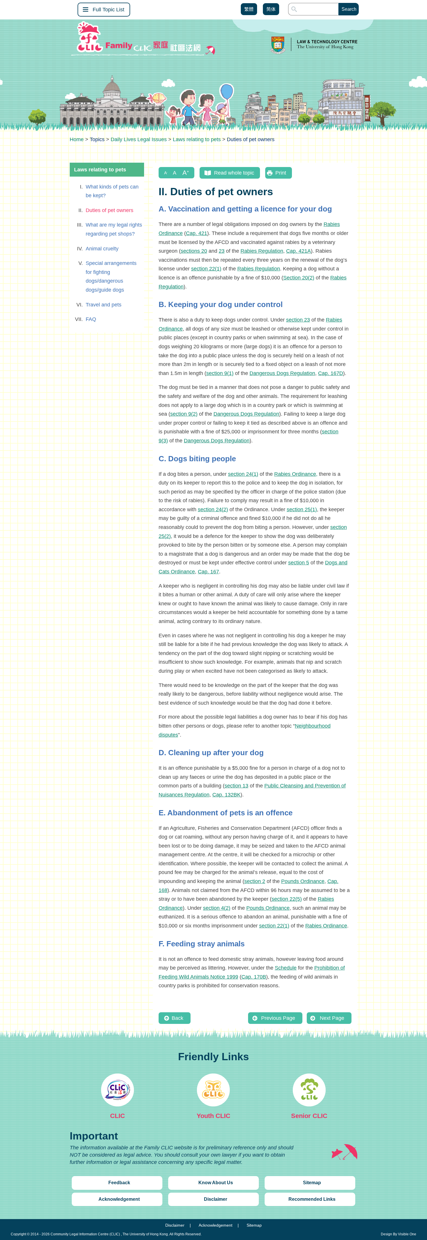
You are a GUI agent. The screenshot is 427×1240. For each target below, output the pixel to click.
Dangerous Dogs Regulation (282, 373)
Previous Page (278, 1018)
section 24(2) (213, 509)
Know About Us (215, 1182)
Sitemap (312, 1182)
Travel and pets (103, 305)
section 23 (298, 320)
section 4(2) (216, 908)
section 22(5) (287, 899)
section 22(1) (206, 269)
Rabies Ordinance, (295, 474)
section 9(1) (220, 373)
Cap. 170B (253, 977)
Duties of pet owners (109, 210)
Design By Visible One (398, 1234)
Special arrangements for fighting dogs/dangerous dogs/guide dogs (111, 276)
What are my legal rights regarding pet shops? (114, 229)
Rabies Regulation (262, 251)
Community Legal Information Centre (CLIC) (85, 1234)
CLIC (117, 1115)
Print (280, 173)
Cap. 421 (196, 233)
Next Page (332, 1018)
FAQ (91, 319)
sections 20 (194, 251)
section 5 (298, 563)
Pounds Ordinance (302, 881)
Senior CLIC (309, 1115)
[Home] (77, 139)
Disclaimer (215, 1199)
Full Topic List (108, 9)
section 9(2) (184, 414)
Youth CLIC (213, 1115)
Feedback (119, 1182)
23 (222, 251)
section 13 (236, 786)
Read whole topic (234, 173)
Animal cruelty (102, 249)
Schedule (286, 968)
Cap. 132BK (226, 795)
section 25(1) (302, 509)
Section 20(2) (298, 278)
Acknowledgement (119, 1199)
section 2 (254, 881)
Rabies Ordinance (326, 926)
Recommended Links (312, 1199)
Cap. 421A (298, 251)
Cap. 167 (208, 572)
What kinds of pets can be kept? (112, 191)
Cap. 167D (330, 373)
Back (177, 1018)
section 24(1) (243, 474)
